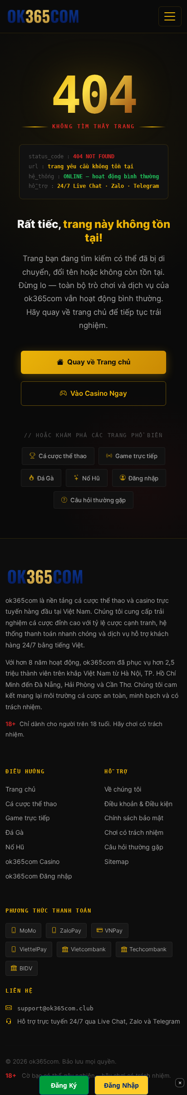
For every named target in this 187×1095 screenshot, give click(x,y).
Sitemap (116, 861)
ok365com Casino (32, 861)
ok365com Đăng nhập (38, 876)
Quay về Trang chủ (98, 362)
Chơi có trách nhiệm (133, 832)
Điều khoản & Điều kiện (138, 803)
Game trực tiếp (136, 455)
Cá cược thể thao (63, 455)
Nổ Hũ (91, 478)
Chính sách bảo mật (133, 818)
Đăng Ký (64, 1085)
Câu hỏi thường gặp (98, 500)
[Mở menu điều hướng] (170, 16)
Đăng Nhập (121, 1085)
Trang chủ (20, 789)
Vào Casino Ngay (98, 393)
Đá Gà (45, 478)
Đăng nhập (143, 478)
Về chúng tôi (122, 789)
